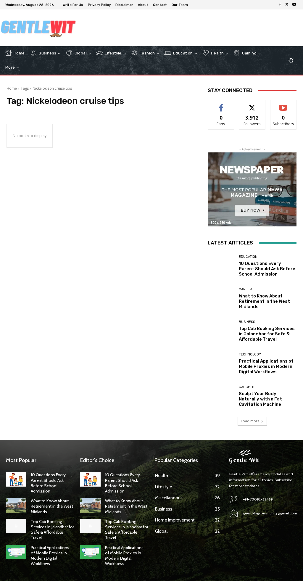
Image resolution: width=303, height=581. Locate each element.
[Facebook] (279, 4)
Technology (250, 354)
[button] (291, 60)
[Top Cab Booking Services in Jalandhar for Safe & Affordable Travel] (221, 331)
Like (221, 104)
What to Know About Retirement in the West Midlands (264, 301)
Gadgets (246, 387)
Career (245, 289)
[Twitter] (287, 4)
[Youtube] (294, 4)
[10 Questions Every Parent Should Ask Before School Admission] (221, 265)
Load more (250, 421)
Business (247, 322)
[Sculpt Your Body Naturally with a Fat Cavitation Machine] (221, 396)
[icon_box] (194, 5)
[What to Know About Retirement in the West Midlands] (221, 298)
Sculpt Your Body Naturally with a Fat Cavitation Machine (260, 399)
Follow (252, 104)
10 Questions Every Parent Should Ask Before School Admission (267, 269)
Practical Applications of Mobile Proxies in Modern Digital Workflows (266, 366)
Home (12, 88)
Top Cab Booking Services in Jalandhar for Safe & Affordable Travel (267, 334)
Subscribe (283, 104)
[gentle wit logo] (38, 27)
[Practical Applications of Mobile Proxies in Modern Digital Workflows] (221, 363)
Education (248, 256)
